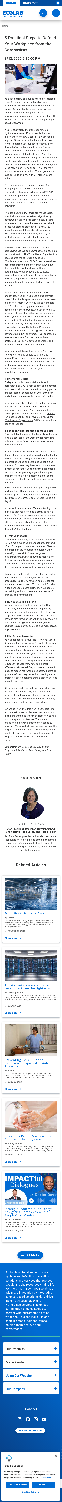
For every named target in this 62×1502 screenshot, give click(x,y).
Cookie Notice (45, 1477)
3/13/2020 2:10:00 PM (23, 58)
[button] (43, 13)
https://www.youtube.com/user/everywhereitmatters (44, 1419)
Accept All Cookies (17, 1485)
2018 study (13, 130)
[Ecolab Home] (12, 14)
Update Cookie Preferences (30, 1430)
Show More (11, 938)
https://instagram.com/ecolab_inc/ (36, 1419)
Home (5, 25)
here (26, 588)
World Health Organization (19, 420)
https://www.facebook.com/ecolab (28, 1419)
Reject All (43, 1485)
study (23, 143)
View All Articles (30, 1255)
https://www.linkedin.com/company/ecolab (19, 1419)
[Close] (56, 1456)
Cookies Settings (30, 1492)
